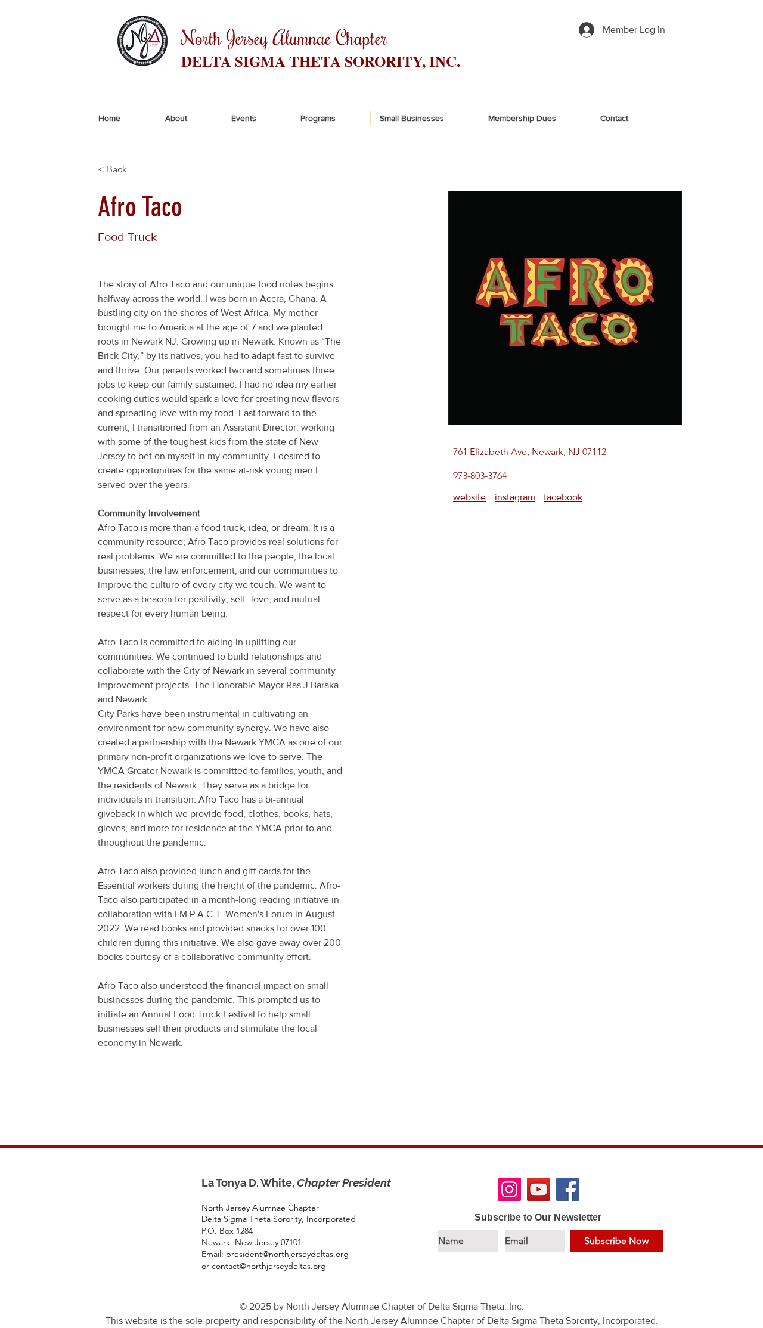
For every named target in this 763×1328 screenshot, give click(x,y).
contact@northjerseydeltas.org (269, 1266)
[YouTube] (538, 1189)
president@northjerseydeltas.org (287, 1254)
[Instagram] (509, 1189)
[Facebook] (567, 1189)
